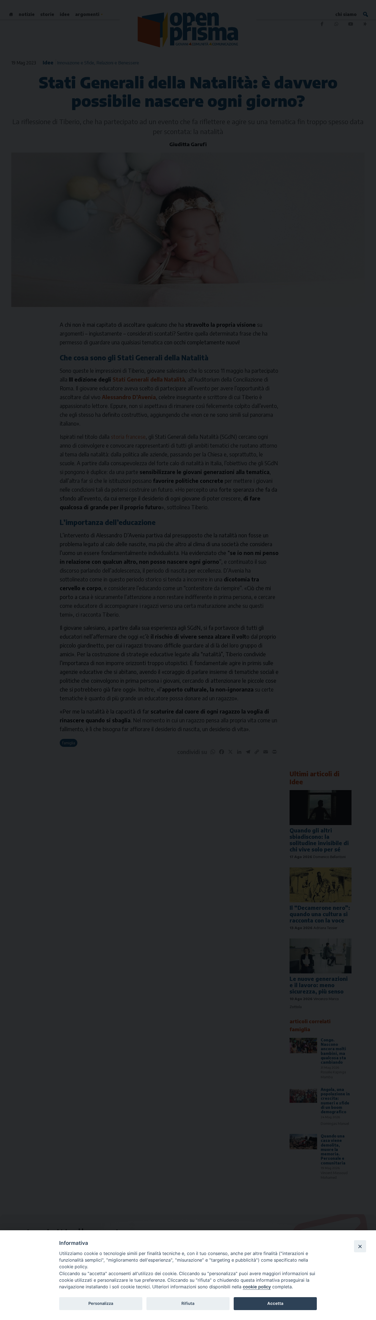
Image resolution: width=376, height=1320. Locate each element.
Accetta (275, 1303)
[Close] (360, 1246)
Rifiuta (187, 1303)
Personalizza (100, 1303)
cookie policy (257, 1286)
